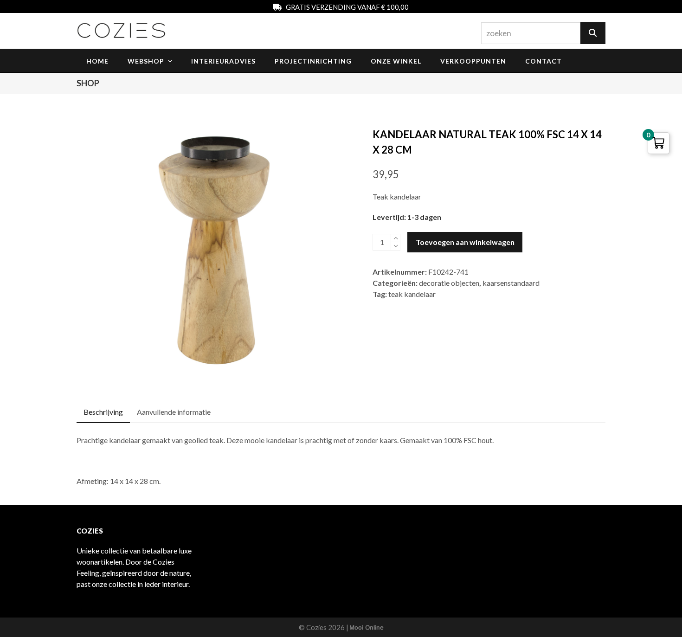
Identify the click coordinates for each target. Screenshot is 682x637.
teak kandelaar (412, 294)
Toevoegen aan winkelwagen (465, 242)
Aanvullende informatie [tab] (174, 411)
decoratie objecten (449, 282)
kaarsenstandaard (511, 282)
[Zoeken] (592, 33)
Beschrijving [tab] (103, 411)
